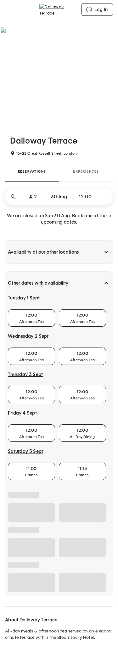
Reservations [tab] (32, 171)
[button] (59, 196)
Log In (101, 9)
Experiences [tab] (86, 171)
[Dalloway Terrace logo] (58, 9)
